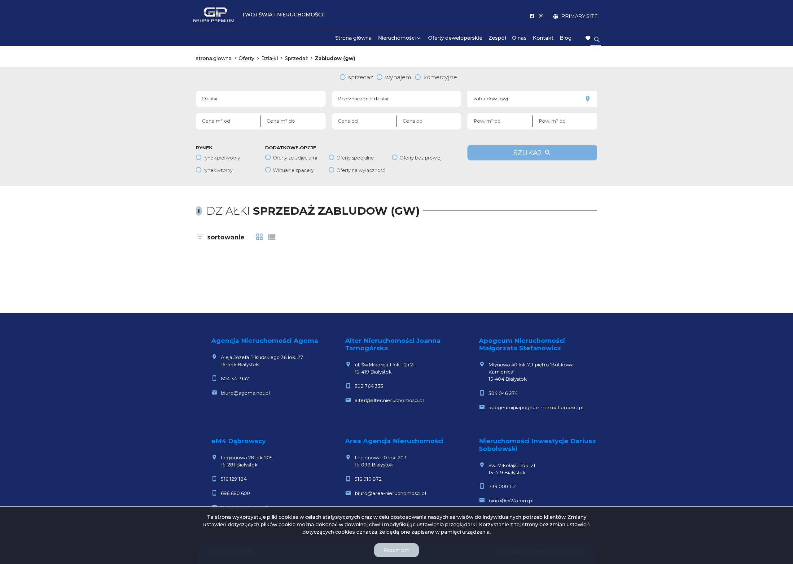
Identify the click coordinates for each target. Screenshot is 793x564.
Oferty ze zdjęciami (295, 158)
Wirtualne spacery (293, 170)
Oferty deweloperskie (455, 38)
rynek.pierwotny (222, 158)
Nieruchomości (397, 38)
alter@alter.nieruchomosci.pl (389, 400)
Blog (566, 38)
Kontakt (543, 38)
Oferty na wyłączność (360, 170)
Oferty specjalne (355, 158)
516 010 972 (368, 479)
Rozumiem (396, 550)
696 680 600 (235, 493)
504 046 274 (503, 393)
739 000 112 (502, 486)
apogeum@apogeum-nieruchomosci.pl (536, 407)
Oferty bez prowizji (421, 158)
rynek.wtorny (218, 170)
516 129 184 (234, 479)
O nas (519, 38)
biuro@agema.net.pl (245, 393)
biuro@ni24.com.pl (511, 501)
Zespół (497, 38)
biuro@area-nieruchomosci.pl (390, 493)
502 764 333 (369, 386)
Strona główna (353, 38)
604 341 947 (235, 379)
